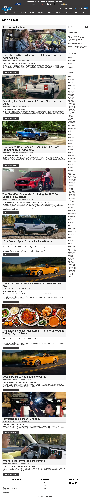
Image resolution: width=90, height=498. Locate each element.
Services (58, 12)
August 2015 (71, 273)
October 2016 (72, 252)
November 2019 (72, 197)
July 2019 (71, 203)
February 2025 (72, 103)
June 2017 (71, 240)
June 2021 (71, 168)
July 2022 (71, 149)
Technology (28, 60)
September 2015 (72, 271)
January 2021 (72, 176)
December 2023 (72, 124)
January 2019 (72, 212)
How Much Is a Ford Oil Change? (21, 418)
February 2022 (72, 157)
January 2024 (72, 122)
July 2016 (71, 256)
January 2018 (72, 230)
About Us (84, 12)
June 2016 (71, 258)
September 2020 (72, 182)
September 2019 (72, 200)
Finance (49, 12)
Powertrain (31, 199)
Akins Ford (10, 20)
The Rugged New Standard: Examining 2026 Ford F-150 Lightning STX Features (32, 148)
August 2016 (71, 255)
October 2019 (72, 198)
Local (32, 336)
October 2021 (72, 162)
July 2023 (71, 131)
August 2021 (71, 165)
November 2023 (72, 125)
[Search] (86, 27)
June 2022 (71, 151)
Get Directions (6, 485)
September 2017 (72, 235)
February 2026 (72, 85)
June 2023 (71, 133)
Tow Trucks (40, 12)
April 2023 (71, 136)
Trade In (66, 12)
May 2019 (71, 206)
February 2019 (72, 210)
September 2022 (72, 146)
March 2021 (71, 173)
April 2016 (71, 261)
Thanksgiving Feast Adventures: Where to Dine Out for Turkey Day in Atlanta (33, 332)
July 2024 (71, 113)
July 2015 (71, 274)
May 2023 (71, 134)
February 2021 (72, 174)
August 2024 (71, 112)
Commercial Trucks (73, 62)
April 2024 (71, 118)
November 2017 (72, 233)
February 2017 (72, 246)
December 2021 (72, 160)
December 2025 (72, 88)
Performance (32, 288)
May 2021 (71, 170)
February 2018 (72, 228)
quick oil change (29, 428)
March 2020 (71, 191)
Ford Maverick (26, 106)
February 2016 (72, 264)
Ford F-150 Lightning (27, 152)
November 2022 (72, 143)
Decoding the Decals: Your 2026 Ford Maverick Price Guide (32, 102)
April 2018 (71, 225)
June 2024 (71, 115)
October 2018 (72, 216)
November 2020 (72, 179)
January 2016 (72, 265)
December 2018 (72, 213)
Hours (85, 8)
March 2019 (71, 209)
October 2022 (72, 145)
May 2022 (71, 152)
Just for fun (28, 336)
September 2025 (72, 92)
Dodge (45, 487)
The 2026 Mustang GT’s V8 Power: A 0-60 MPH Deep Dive (32, 285)
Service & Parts (26, 421)
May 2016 (71, 259)
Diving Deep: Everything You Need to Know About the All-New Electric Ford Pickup (78, 47)
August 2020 (71, 183)
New (6, 12)
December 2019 (72, 195)
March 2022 (71, 155)
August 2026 (71, 76)
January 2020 (72, 194)
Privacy (47, 496)
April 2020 (71, 189)
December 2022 (72, 142)
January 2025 (72, 104)
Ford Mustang (26, 288)
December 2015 (72, 267)
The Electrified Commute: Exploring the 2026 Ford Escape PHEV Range (31, 195)
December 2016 (72, 249)
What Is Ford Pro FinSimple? (75, 36)
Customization (72, 65)
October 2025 (72, 91)
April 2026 (71, 82)
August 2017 (71, 237)
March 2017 (71, 244)
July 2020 (71, 185)
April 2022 (71, 154)
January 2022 (72, 158)
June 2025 (71, 97)
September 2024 (72, 110)
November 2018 (72, 215)
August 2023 (71, 130)
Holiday (24, 336)
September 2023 (72, 128)
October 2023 (72, 127)
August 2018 (71, 219)
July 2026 (71, 77)
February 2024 (72, 121)
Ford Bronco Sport (27, 244)
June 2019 (71, 204)
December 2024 (72, 106)
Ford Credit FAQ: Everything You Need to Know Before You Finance (77, 41)
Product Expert (15, 60)
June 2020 (71, 186)
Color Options (72, 60)
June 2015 (71, 276)
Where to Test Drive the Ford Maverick (24, 460)
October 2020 (72, 180)
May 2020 (71, 188)
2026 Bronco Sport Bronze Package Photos (27, 241)
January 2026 (72, 86)
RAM (45, 489)
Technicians (75, 12)
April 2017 (71, 243)
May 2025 (71, 98)
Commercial (32, 12)
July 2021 (71, 167)
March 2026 (71, 83)
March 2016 (71, 262)
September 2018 (72, 218)
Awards (70, 57)
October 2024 (72, 109)
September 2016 (72, 253)
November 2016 (72, 250)
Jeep (45, 488)
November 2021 (72, 161)
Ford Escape (25, 199)
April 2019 (71, 207)
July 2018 (71, 221)
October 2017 (72, 234)
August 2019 (71, 201)
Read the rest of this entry (10, 72)
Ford (24, 60)
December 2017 (72, 231)
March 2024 (71, 119)
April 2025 (71, 100)
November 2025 (72, 89)
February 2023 (72, 139)
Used (15, 12)
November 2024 (72, 107)
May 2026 (71, 80)
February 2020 (72, 192)
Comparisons (72, 63)
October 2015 (72, 270)
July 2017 (71, 238)
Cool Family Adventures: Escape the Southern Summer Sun (76, 44)
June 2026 (71, 79)
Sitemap (50, 496)
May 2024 (71, 116)
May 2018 (71, 224)
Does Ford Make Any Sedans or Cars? (24, 376)
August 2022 (71, 148)
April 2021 (71, 171)
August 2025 (71, 94)
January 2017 (72, 247)
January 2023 (72, 140)
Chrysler (71, 59)
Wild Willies (23, 12)
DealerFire (42, 495)
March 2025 (71, 101)
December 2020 (72, 177)
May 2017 (71, 241)
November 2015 (72, 268)
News (33, 152)
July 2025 (71, 95)
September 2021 (72, 164)
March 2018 (71, 227)
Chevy (45, 482)
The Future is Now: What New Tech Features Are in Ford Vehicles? (31, 56)
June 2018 (71, 222)
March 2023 (71, 137)
